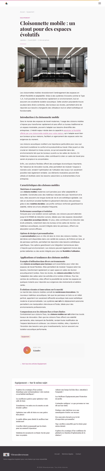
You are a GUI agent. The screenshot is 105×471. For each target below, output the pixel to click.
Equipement (30, 12)
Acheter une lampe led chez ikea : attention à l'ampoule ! (71, 391)
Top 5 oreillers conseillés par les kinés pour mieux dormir (71, 425)
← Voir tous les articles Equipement (33, 364)
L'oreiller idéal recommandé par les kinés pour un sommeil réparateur (31, 427)
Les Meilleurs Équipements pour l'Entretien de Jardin (71, 397)
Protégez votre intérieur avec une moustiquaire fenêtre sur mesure (67, 411)
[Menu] (100, 3)
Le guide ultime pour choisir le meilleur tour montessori (32, 420)
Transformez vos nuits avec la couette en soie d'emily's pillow (32, 406)
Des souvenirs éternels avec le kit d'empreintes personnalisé (67, 418)
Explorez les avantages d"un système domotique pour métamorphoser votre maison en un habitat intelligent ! (32, 392)
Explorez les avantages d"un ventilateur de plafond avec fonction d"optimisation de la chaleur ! (70, 433)
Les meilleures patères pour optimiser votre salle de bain (32, 400)
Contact (78, 454)
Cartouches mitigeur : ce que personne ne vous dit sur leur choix (72, 404)
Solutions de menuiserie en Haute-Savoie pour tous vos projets (33, 434)
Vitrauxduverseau (19, 454)
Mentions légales (67, 454)
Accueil (22, 12)
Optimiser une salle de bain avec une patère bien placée (32, 413)
